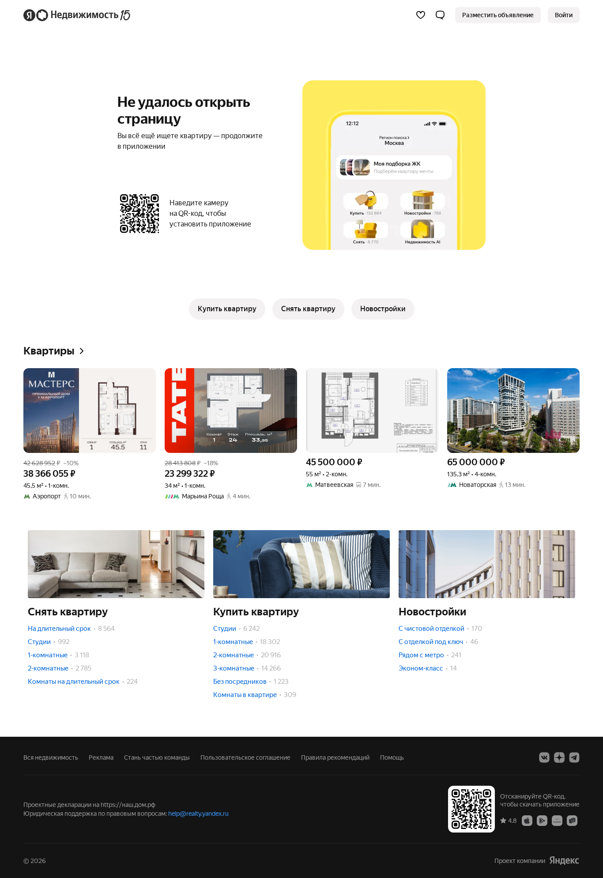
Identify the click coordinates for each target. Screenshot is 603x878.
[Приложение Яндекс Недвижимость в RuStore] (572, 820)
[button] (440, 15)
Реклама (101, 757)
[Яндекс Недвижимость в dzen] (559, 757)
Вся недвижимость (50, 757)
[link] (564, 15)
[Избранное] (421, 15)
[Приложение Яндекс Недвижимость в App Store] (527, 820)
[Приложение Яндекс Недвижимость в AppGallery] (557, 820)
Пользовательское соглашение (245, 757)
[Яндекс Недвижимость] (77, 15)
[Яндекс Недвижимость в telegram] (574, 757)
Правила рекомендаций (335, 757)
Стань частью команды (157, 757)
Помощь (392, 757)
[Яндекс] (564, 860)
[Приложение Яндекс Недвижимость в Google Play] (542, 820)
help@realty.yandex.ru (198, 813)
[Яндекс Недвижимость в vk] (544, 757)
